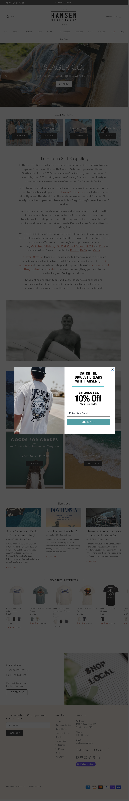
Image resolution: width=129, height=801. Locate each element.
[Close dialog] (112, 369)
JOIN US (88, 422)
